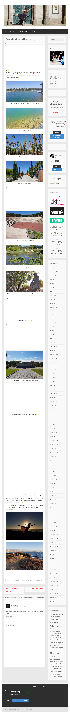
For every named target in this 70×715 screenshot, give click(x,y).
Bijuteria (60, 623)
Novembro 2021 (54, 311)
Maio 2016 (52, 562)
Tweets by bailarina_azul (38, 686)
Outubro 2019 (53, 405)
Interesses (59, 637)
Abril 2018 (52, 471)
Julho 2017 (52, 507)
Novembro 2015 (54, 585)
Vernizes (57, 676)
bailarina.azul (22, 41)
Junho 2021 (52, 330)
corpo (57, 629)
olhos (60, 650)
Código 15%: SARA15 (57, 243)
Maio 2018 (52, 468)
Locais (25, 579)
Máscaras (53, 645)
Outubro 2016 (53, 542)
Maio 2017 (52, 515)
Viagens (60, 676)
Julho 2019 (52, 413)
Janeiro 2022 (53, 303)
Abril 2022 (52, 291)
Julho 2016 (52, 554)
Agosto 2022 (53, 275)
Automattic (29, 709)
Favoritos (58, 635)
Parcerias (54, 656)
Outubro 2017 (53, 495)
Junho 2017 (52, 511)
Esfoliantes (53, 635)
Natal (58, 645)
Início (6, 31)
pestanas (56, 661)
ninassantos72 (14, 605)
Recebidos (57, 669)
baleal (20, 580)
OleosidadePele (54, 650)
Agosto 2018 (53, 456)
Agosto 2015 (53, 597)
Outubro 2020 (53, 362)
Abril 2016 (52, 566)
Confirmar (55, 112)
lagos (27, 580)
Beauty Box (54, 619)
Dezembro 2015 (54, 581)
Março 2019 (53, 428)
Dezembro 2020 (54, 354)
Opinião (29, 579)
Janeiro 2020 (53, 397)
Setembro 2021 (54, 319)
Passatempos (55, 659)
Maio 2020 (52, 381)
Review (53, 671)
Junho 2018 (52, 464)
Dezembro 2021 (54, 307)
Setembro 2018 (54, 452)
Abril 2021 (52, 338)
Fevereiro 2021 (53, 346)
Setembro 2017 (54, 499)
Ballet (52, 617)
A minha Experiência (11, 579)
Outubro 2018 (53, 448)
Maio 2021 (52, 334)
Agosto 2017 (53, 503)
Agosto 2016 (53, 550)
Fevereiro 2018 (53, 479)
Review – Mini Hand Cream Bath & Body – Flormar (12, 590)
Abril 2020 (52, 385)
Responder (9, 616)
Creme (62, 629)
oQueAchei (35, 580)
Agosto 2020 (53, 370)
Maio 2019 (52, 421)
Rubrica (55, 674)
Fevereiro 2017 (53, 526)
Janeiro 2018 (53, 483)
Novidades (52, 647)
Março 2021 (53, 342)
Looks (58, 639)
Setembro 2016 (54, 546)
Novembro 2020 (54, 358)
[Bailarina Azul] (35, 26)
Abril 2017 (52, 519)
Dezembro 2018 (54, 440)
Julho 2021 (52, 326)
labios (51, 639)
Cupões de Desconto (24, 31)
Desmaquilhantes (59, 633)
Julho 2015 (52, 601)
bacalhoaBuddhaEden (12, 580)
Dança (57, 631)
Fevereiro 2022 (53, 299)
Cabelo (53, 626)
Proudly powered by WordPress (12, 709)
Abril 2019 (52, 424)
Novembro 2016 (54, 538)
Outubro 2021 (53, 315)
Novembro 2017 (54, 491)
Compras (53, 629)
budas (23, 580)
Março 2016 (53, 570)
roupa (51, 674)
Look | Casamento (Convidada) (37, 589)
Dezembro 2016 (54, 534)
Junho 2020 (52, 377)
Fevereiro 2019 (53, 432)
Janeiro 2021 (53, 350)
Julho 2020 (52, 373)
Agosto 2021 (53, 323)
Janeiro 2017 (53, 530)
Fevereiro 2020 (53, 393)
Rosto (59, 672)
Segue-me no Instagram (58, 136)
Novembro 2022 (54, 271)
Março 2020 (53, 389)
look (33, 74)
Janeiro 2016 (53, 577)
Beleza (53, 622)
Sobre (34, 31)
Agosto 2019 (53, 409)
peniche (40, 580)
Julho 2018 (52, 460)
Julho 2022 (52, 279)
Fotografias (20, 579)
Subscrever (58, 169)
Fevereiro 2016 (53, 573)
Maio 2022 (52, 287)
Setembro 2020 (54, 366)
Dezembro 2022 (54, 268)
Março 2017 (53, 522)
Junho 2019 (52, 417)
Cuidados (52, 631)
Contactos (13, 31)
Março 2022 (53, 295)
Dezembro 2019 (54, 401)
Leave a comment (39, 41)
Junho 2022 (52, 283)
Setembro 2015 (54, 593)
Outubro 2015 (53, 589)
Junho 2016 (52, 558)
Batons (57, 617)
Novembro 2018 (54, 444)
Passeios (52, 661)
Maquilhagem (56, 642)
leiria (30, 580)
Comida (58, 626)
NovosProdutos (59, 647)
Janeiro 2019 (53, 436)
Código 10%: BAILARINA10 (57, 252)
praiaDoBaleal (8, 582)
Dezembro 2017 (54, 487)
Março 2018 (53, 475)
